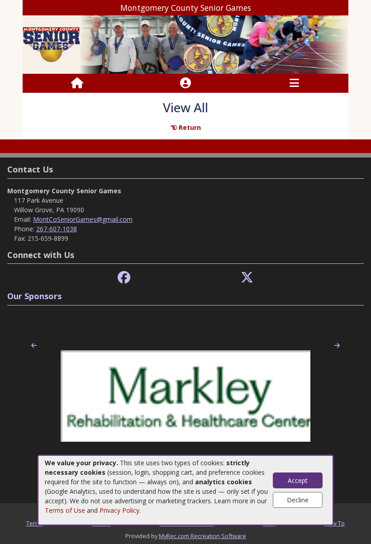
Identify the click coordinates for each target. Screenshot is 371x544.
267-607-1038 (56, 228)
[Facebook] (124, 277)
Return (189, 127)
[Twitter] (247, 277)
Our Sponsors (34, 296)
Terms (34, 523)
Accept (298, 480)
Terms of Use (65, 510)
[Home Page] (77, 83)
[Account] (185, 83)
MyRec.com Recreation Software (202, 536)
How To (334, 523)
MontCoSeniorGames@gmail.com (83, 219)
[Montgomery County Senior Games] (185, 44)
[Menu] (294, 83)
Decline (298, 500)
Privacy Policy (119, 510)
